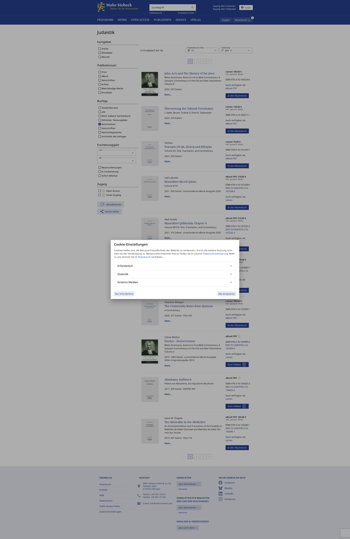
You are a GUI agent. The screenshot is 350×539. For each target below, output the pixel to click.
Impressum (144, 256)
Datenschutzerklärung (215, 253)
